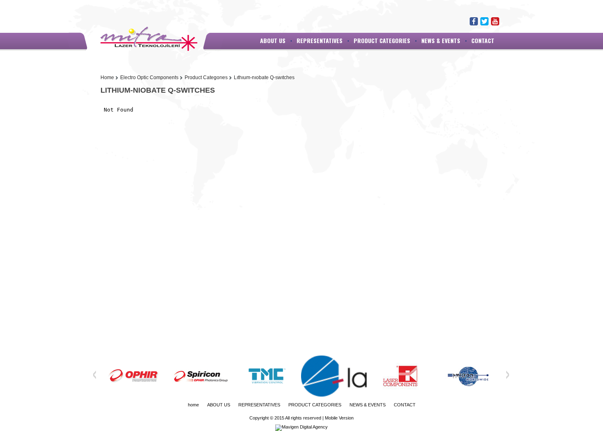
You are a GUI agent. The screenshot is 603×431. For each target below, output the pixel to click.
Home (107, 77)
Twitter (484, 21)
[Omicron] (467, 376)
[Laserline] (334, 376)
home (193, 404)
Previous (95, 375)
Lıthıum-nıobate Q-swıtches (264, 77)
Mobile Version (339, 417)
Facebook (474, 21)
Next (507, 375)
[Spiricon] (200, 376)
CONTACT (482, 40)
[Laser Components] (401, 376)
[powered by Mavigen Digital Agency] (301, 426)
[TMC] (267, 376)
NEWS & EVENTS (440, 40)
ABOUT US (273, 40)
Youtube (495, 21)
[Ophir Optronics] (133, 376)
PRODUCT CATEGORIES (382, 40)
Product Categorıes (206, 77)
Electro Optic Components (149, 77)
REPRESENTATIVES (320, 40)
